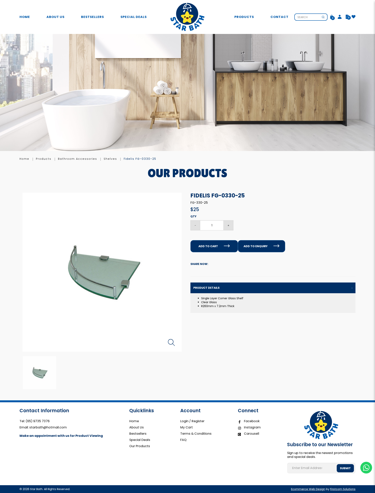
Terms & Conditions (196, 433)
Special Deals (139, 440)
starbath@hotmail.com (48, 427)
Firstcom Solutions (342, 489)
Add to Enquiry (256, 246)
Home (134, 421)
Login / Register (192, 421)
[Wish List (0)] (353, 17)
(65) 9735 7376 (38, 421)
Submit (345, 468)
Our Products (139, 446)
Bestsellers (137, 433)
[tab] (272, 287)
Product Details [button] (206, 288)
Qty (193, 216)
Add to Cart (208, 246)
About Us (136, 427)
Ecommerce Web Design (308, 489)
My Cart (186, 427)
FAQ (183, 440)
